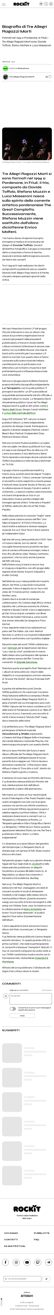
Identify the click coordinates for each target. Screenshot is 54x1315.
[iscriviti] (46, 1279)
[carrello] (41, 4)
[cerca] (46, 4)
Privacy (2, 1303)
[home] (22, 4)
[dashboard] (51, 4)
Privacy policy (34, 1306)
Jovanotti (37, 863)
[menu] (3, 4)
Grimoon (12, 648)
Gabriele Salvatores (26, 662)
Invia (22, 1015)
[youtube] (27, 1262)
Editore (25, 1293)
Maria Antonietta (33, 909)
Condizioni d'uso (21, 1306)
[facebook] (5, 1262)
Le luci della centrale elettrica (19, 413)
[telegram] (48, 1262)
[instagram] (16, 1262)
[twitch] (37, 1262)
